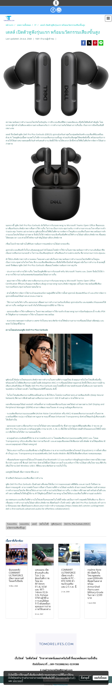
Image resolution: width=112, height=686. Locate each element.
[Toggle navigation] (108, 18)
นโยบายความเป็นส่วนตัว (65, 677)
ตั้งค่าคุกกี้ (85, 677)
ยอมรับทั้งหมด (100, 677)
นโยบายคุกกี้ (18, 681)
